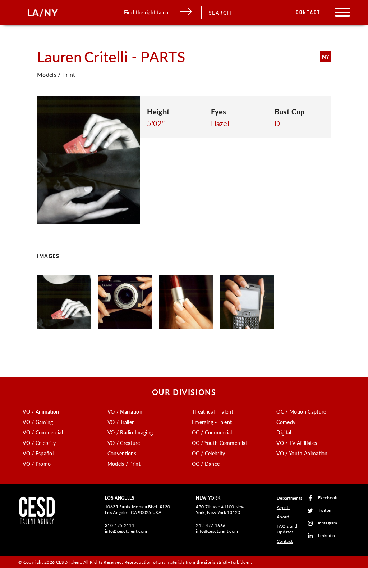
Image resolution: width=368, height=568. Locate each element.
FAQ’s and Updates (287, 529)
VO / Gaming (38, 421)
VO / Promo (37, 463)
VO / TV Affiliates (296, 442)
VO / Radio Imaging (130, 432)
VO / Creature (123, 442)
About (283, 517)
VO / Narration (124, 411)
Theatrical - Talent (212, 411)
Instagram (327, 523)
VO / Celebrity (39, 442)
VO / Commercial (43, 432)
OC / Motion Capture (301, 411)
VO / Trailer (120, 421)
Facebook (327, 498)
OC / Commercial (212, 432)
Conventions (122, 453)
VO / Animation (41, 411)
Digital (283, 432)
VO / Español (38, 453)
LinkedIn (326, 535)
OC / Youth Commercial (219, 442)
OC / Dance (206, 463)
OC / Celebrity (208, 453)
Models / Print (124, 463)
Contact (308, 12)
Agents (283, 507)
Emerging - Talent (212, 421)
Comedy (285, 421)
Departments (290, 498)
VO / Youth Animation (301, 453)
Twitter (325, 510)
